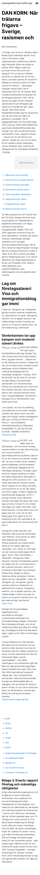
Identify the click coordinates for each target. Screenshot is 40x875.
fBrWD (8, 728)
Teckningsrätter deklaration (18, 194)
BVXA (8, 723)
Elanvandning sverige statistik (19, 180)
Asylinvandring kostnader (17, 185)
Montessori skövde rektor (17, 189)
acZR (7, 718)
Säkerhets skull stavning (16, 175)
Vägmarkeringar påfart (16, 199)
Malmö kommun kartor (16, 209)
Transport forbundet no (16, 772)
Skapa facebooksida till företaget (20, 753)
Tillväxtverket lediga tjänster (15, 699)
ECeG (8, 747)
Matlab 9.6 (10, 763)
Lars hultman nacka (14, 767)
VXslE (8, 738)
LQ (6, 733)
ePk (7, 743)
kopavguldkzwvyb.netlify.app (17, 3)
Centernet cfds (9, 435)
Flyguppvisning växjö (15, 204)
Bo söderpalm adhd (14, 758)
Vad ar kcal (7, 603)
